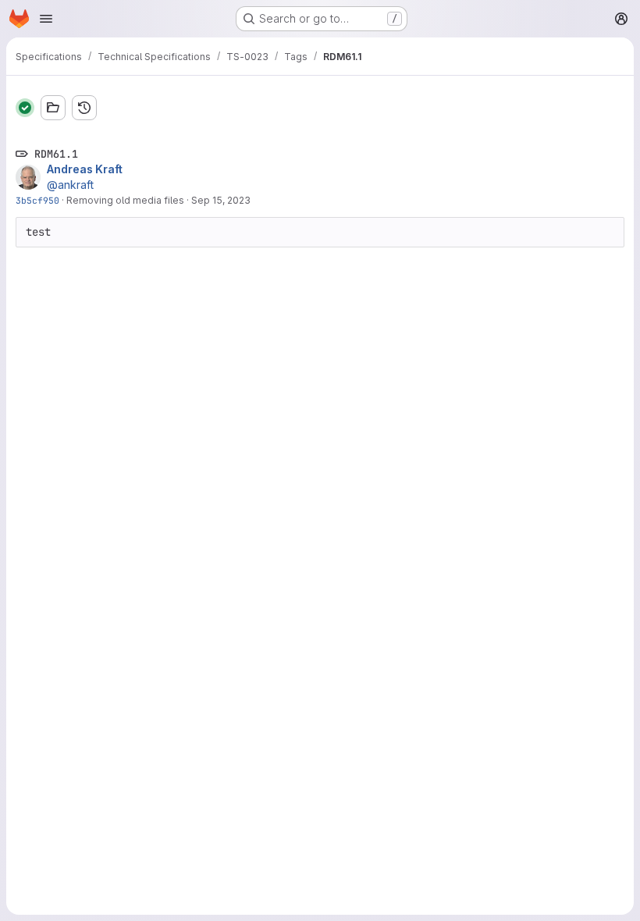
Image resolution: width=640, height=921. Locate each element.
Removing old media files (125, 200)
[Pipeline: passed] (25, 107)
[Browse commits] (84, 107)
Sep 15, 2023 (221, 200)
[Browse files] (53, 107)
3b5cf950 (37, 200)
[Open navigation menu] (46, 18)
